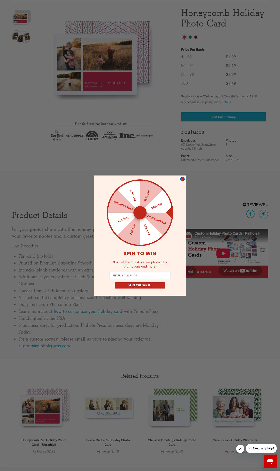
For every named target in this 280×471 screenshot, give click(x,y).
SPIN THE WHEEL (140, 285)
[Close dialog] (182, 179)
